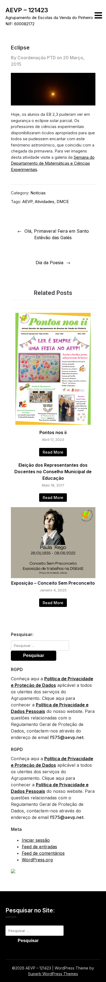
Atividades (44, 201)
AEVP (27, 201)
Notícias (38, 192)
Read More (53, 452)
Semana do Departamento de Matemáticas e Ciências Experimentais (53, 163)
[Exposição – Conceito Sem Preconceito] (53, 576)
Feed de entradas (39, 846)
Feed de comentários (43, 853)
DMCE (63, 201)
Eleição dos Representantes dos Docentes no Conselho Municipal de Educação (53, 471)
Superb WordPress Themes (53, 973)
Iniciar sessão (36, 840)
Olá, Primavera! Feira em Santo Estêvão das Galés (56, 234)
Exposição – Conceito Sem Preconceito (53, 583)
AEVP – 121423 (26, 10)
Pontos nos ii (53, 432)
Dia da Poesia (49, 262)
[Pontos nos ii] (53, 426)
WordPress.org (37, 859)
